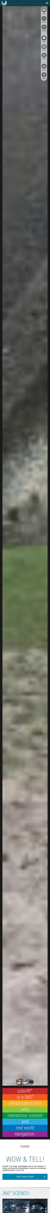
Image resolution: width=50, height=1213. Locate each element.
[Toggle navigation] (47, 3)
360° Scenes (15, 1193)
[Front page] (4, 3)
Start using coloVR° (25, 1177)
